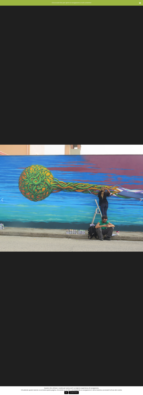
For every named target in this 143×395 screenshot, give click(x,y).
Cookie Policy (74, 392)
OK (66, 392)
